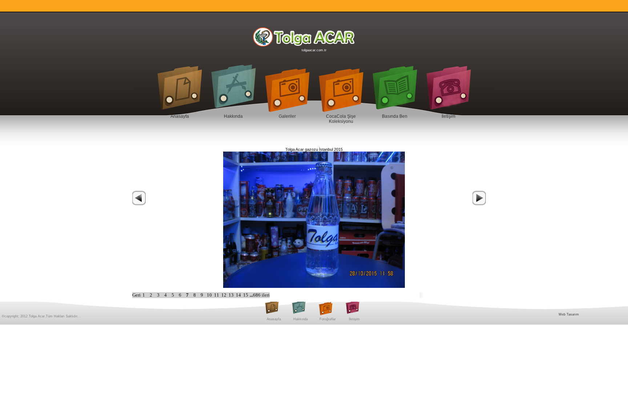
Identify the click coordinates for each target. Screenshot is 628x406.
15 (246, 295)
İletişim (448, 116)
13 (232, 295)
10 (210, 295)
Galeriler (287, 116)
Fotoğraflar (327, 319)
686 (257, 295)
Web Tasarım (569, 314)
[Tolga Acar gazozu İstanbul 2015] (314, 219)
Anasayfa (179, 116)
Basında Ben (394, 116)
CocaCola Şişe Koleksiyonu (341, 119)
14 (239, 295)
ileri (266, 295)
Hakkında (233, 116)
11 (217, 295)
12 (224, 295)
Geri (136, 295)
